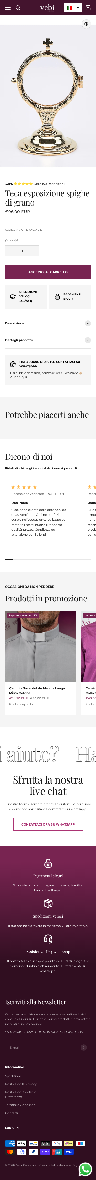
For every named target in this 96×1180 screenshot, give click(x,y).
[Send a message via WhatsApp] (85, 1169)
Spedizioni (13, 1076)
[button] (73, 7)
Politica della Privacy (21, 1084)
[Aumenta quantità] (32, 251)
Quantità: (12, 241)
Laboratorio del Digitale (67, 1165)
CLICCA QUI (18, 377)
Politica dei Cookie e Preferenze (20, 1094)
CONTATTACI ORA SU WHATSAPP (48, 824)
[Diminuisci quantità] (11, 251)
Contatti (11, 1113)
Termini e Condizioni (20, 1105)
